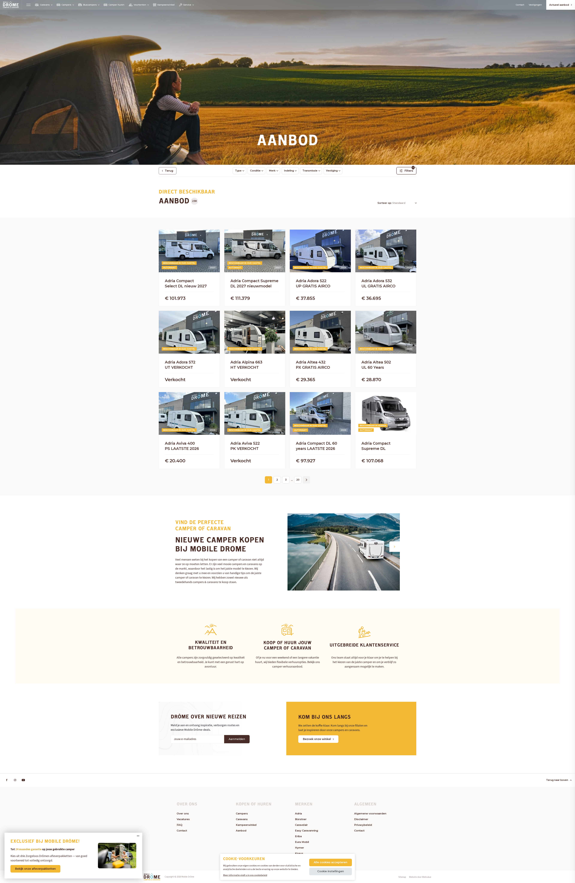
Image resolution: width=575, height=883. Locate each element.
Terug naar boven (557, 780)
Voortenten (140, 4)
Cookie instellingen (330, 871)
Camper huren (116, 4)
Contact (520, 4)
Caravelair (301, 824)
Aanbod (241, 830)
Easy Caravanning (306, 830)
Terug (169, 170)
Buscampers (90, 4)
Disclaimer (361, 819)
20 (297, 479)
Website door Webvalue (420, 877)
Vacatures (183, 819)
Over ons (183, 813)
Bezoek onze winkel (317, 739)
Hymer (299, 847)
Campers (66, 4)
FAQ (179, 824)
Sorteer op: (384, 203)
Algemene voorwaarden (370, 813)
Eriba (298, 836)
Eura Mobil (302, 841)
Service (187, 4)
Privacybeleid (363, 824)
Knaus (299, 853)
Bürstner (301, 819)
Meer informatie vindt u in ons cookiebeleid (245, 875)
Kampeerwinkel (166, 4)
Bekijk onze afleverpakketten (35, 868)
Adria (298, 813)
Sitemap (402, 877)
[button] (394, 546)
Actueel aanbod (559, 4)
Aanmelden (237, 739)
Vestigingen (535, 4)
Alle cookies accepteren (330, 862)
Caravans (45, 4)
